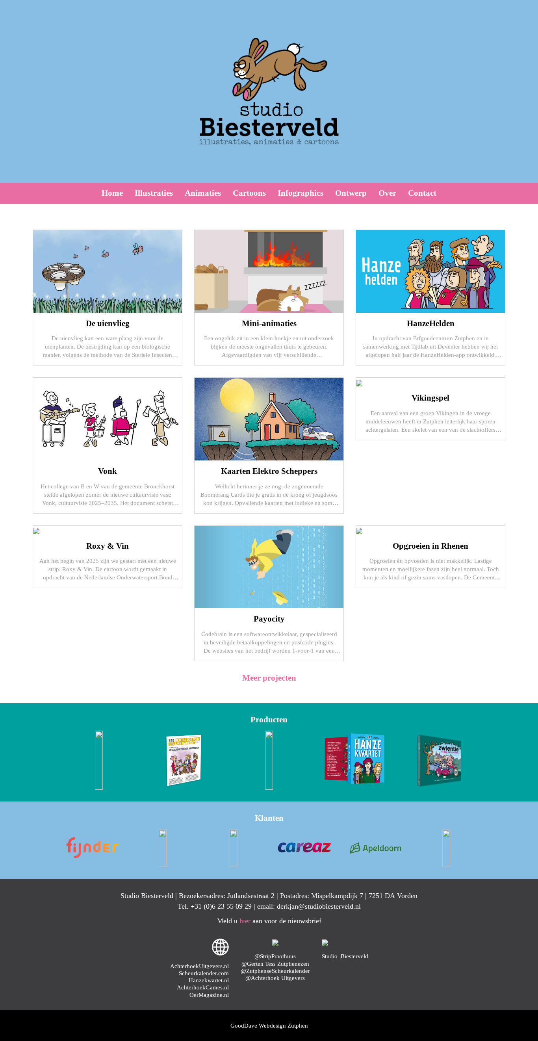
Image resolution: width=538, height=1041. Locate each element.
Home (112, 193)
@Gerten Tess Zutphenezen (275, 963)
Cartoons (249, 193)
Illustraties (154, 193)
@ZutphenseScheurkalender (275, 970)
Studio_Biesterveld (345, 956)
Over (387, 193)
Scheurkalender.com (204, 973)
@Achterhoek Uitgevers (275, 977)
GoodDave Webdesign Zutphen (269, 1025)
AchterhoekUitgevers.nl (199, 966)
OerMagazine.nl (209, 994)
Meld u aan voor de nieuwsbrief (269, 921)
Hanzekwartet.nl (209, 980)
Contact (422, 193)
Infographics (300, 193)
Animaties (203, 193)
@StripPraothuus (275, 956)
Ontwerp (351, 193)
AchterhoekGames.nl (203, 987)
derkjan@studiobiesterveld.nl (319, 906)
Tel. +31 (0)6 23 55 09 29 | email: (227, 906)
